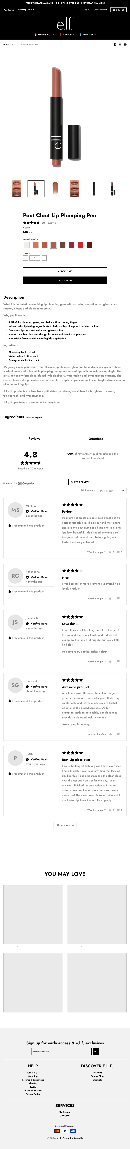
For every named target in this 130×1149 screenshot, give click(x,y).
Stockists (97, 1079)
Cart (120, 9)
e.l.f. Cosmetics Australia (70, 1138)
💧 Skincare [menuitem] (86, 34)
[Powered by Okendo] (18, 483)
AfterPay (33, 1083)
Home (6, 44)
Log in (86, 9)
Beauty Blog (97, 1076)
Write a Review (80, 482)
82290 (27, 228)
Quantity (27, 253)
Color (30, 239)
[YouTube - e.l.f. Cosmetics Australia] (125, 44)
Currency (22, 9)
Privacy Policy (33, 1094)
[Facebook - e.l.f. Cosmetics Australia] (114, 44)
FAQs (33, 1087)
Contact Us (32, 1072)
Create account (100, 9)
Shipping (33, 1076)
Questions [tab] (96, 438)
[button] (39, 223)
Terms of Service (33, 1090)
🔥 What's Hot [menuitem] (43, 34)
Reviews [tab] (34, 438)
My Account (65, 1112)
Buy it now (65, 280)
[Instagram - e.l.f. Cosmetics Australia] (120, 44)
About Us (97, 1072)
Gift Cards (65, 1115)
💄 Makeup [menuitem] (65, 34)
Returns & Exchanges (33, 1079)
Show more (63, 825)
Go (95, 1051)
